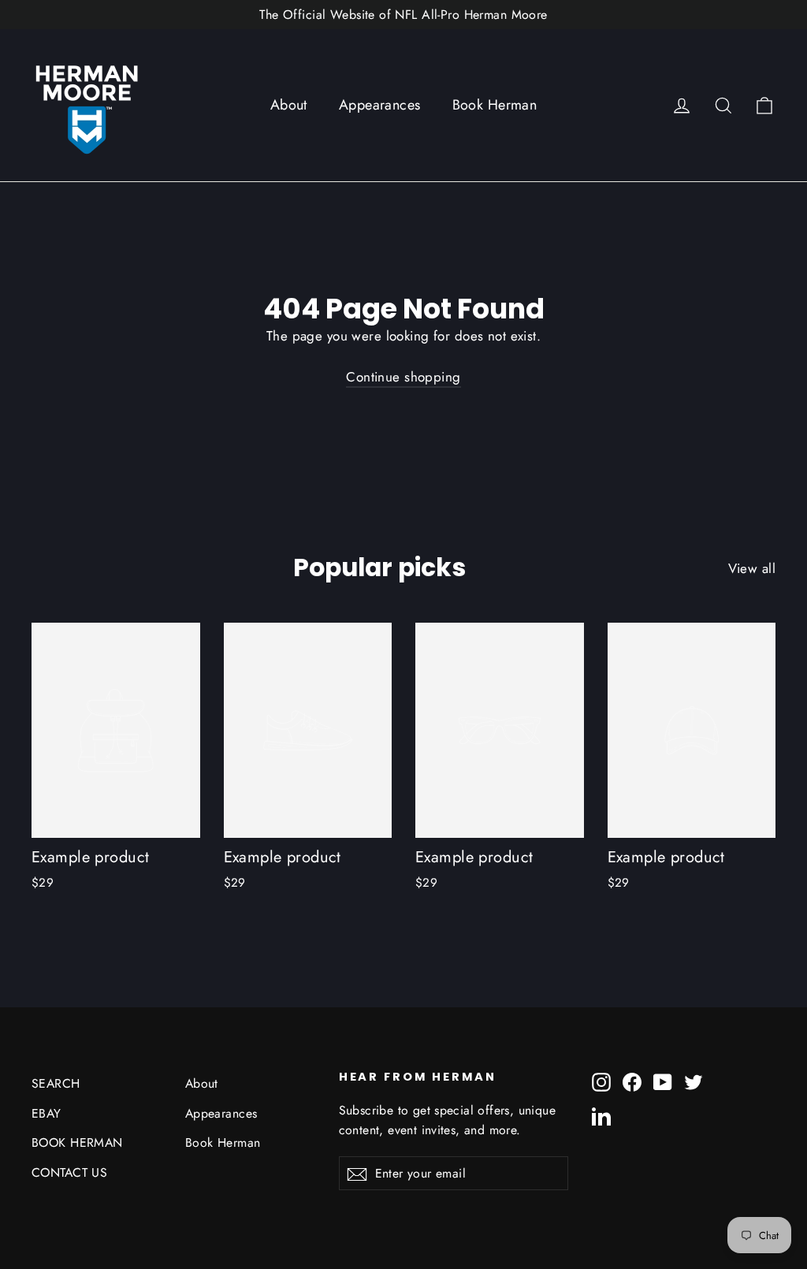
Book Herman (494, 105)
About (288, 105)
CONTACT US (69, 1172)
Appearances (380, 105)
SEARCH (56, 1083)
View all (751, 568)
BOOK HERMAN (77, 1142)
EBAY (46, 1113)
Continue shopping (403, 376)
